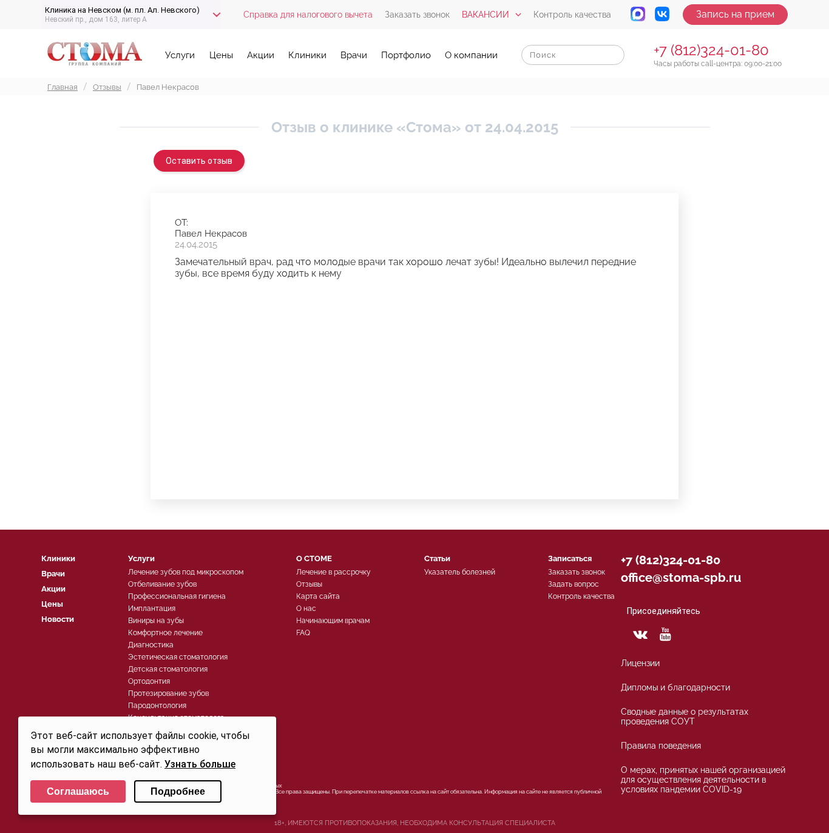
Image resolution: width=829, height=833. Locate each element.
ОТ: (181, 222)
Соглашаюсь (78, 791)
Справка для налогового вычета (308, 14)
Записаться (570, 558)
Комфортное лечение (165, 633)
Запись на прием (735, 14)
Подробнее (178, 791)
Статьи (437, 558)
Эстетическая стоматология (178, 657)
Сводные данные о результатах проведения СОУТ (684, 716)
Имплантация (151, 608)
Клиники (307, 55)
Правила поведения (661, 745)
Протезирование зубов (168, 693)
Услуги (180, 55)
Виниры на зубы (156, 620)
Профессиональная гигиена (177, 596)
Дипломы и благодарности (675, 687)
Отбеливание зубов (162, 584)
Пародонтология (157, 705)
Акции (260, 55)
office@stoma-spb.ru (681, 577)
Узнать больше (199, 764)
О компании (471, 55)
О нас (306, 608)
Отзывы (309, 584)
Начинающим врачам (333, 620)
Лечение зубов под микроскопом (185, 572)
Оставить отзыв (199, 161)
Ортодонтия (149, 681)
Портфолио (406, 55)
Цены (221, 55)
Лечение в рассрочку (333, 572)
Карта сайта (318, 596)
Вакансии (485, 14)
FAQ (303, 633)
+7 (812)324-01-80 (711, 50)
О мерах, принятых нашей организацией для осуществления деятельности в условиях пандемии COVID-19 (703, 779)
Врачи (353, 55)
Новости (57, 619)
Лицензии (640, 663)
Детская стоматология (168, 669)
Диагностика (151, 645)
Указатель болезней (459, 572)
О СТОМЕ (314, 558)
